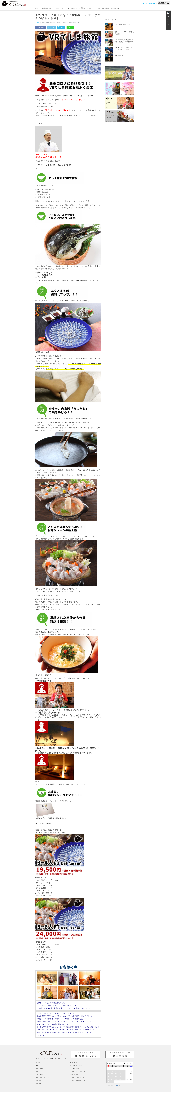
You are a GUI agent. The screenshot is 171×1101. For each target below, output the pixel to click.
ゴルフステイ (40, 1074)
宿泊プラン (90, 8)
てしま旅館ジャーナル (42, 1077)
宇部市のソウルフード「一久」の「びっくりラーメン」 (124, 48)
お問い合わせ (115, 8)
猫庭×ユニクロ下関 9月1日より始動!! (124, 33)
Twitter (51, 27)
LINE (70, 27)
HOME (38, 1062)
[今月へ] (127, 1063)
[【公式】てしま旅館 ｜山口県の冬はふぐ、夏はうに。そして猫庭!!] (13, 3)
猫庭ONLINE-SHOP (78, 1077)
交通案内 (82, 8)
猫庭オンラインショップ (168, 21)
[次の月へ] (131, 1063)
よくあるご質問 (74, 1068)
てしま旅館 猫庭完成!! (122, 24)
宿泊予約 (165, 3)
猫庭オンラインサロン (78, 1071)
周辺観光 (74, 8)
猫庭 (57, 8)
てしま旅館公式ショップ (79, 1080)
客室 (36, 8)
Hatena (61, 27)
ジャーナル (65, 8)
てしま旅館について (46, 8)
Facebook (41, 27)
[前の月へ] (124, 1063)
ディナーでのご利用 (102, 8)
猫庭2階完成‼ (119, 55)
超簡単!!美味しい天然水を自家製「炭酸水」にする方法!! (124, 41)
